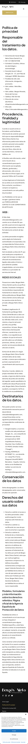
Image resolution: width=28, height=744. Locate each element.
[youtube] (12, 695)
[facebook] (3, 695)
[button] (26, 714)
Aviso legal (23, 742)
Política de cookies (6, 742)
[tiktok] (9, 695)
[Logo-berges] (8, 7)
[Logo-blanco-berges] (14, 689)
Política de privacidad (15, 742)
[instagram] (6, 695)
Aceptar (14, 730)
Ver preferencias (14, 739)
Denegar (14, 734)
